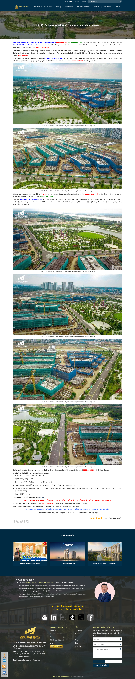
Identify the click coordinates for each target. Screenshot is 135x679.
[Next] (119, 549)
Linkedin (78, 646)
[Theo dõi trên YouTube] (71, 1)
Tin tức (96, 7)
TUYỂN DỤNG (106, 7)
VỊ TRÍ (58, 509)
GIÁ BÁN (105, 509)
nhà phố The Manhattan (53, 58)
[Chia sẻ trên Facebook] (14, 521)
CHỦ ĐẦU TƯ (48, 7)
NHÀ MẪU (85, 509)
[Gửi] (120, 1)
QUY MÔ (39, 509)
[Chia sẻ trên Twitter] (17, 521)
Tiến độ (67, 22)
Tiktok (77, 640)
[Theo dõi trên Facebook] (64, 1)
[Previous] (16, 549)
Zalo (76, 643)
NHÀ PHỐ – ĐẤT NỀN (83, 7)
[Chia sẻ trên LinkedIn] (27, 521)
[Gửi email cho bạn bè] (21, 521)
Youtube (78, 634)
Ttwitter (78, 637)
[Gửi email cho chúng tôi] (69, 1)
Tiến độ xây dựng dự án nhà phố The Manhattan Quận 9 (34, 42)
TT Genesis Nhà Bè (67, 563)
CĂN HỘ (58, 7)
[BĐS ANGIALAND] (22, 7)
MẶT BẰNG (75, 509)
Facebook (78, 631)
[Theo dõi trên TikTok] (67, 1)
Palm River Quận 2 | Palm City (104, 563)
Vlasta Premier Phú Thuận (30, 563)
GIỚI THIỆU (30, 509)
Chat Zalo (4, 663)
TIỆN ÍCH (66, 509)
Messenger (4, 674)
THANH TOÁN (95, 509)
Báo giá (4, 657)
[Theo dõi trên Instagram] (65, 1)
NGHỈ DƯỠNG (69, 7)
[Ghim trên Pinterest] (24, 521)
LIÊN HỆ (117, 7)
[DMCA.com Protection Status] (56, 646)
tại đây (42, 497)
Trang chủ (38, 7)
